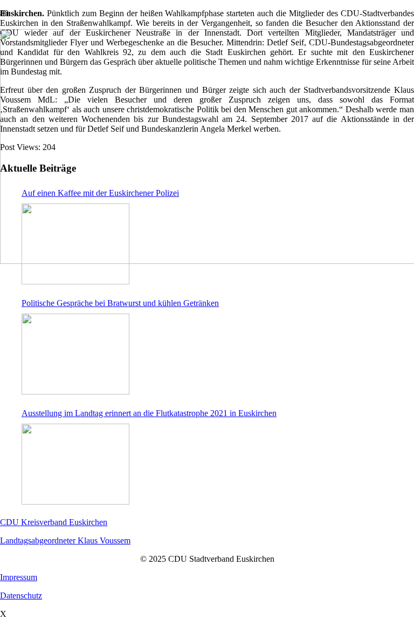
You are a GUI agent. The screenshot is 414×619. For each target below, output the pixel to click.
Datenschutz (21, 595)
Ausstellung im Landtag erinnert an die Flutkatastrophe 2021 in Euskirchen (149, 413)
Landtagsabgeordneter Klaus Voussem (65, 540)
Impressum (18, 577)
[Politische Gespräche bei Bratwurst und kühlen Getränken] (75, 354)
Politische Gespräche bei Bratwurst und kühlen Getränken (120, 303)
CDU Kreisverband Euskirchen (53, 522)
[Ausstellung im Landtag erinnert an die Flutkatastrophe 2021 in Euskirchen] (75, 464)
